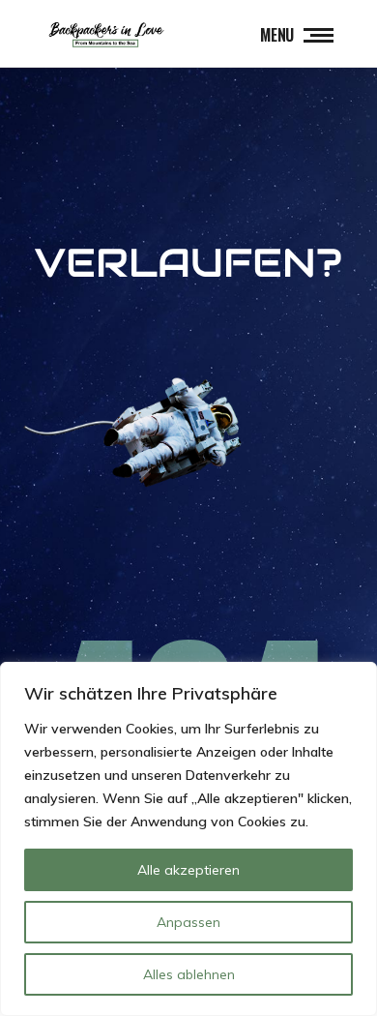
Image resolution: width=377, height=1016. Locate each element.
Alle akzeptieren (188, 870)
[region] (188, 839)
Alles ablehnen (189, 974)
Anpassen (188, 922)
